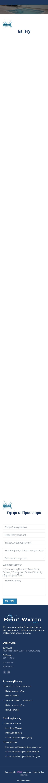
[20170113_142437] (24, 144)
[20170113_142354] (24, 114)
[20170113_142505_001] (24, 174)
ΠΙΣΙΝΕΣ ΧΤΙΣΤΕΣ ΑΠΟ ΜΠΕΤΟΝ (17, 686)
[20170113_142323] (24, 84)
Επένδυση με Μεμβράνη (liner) (18, 737)
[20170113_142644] (24, 216)
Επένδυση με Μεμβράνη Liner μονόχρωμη (23, 747)
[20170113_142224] (24, 53)
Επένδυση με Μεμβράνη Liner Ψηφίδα (22, 751)
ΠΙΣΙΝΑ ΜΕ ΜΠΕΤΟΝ (12, 723)
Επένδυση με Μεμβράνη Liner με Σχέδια (22, 756)
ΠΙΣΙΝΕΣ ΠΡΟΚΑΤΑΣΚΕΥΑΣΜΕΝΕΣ (18, 700)
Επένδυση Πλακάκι (13, 728)
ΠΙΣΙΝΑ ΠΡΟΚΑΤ (10, 742)
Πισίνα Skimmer (12, 695)
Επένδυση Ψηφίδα (13, 732)
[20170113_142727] (24, 258)
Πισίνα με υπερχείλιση (15, 691)
